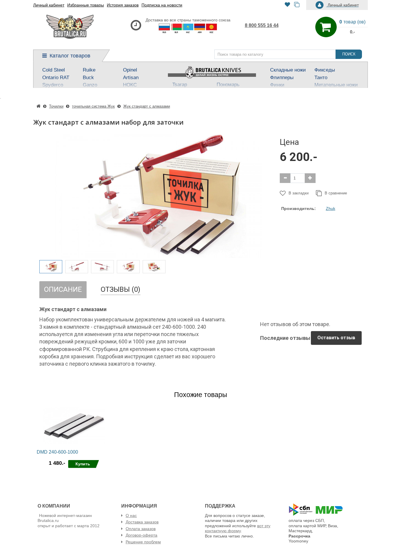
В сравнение (336, 193)
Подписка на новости (161, 5)
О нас (131, 515)
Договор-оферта (141, 535)
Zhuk (330, 208)
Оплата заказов (141, 528)
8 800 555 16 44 (262, 25)
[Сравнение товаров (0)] (296, 5)
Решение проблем (143, 542)
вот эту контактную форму (237, 528)
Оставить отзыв (336, 337)
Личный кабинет (48, 5)
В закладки (299, 193)
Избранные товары (85, 5)
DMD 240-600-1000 (57, 452)
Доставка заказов (142, 522)
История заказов (123, 5)
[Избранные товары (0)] (287, 5)
